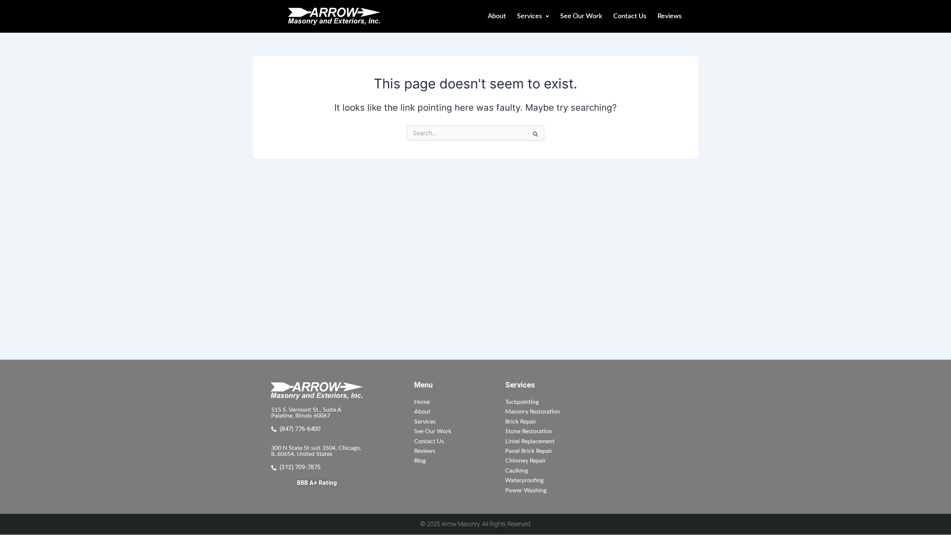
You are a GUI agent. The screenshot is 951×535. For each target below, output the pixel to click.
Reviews (670, 16)
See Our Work (581, 16)
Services (529, 16)
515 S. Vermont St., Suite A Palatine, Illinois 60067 (306, 413)
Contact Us (629, 16)
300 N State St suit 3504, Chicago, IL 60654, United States (316, 451)
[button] (533, 16)
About (497, 16)
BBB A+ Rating (317, 482)
